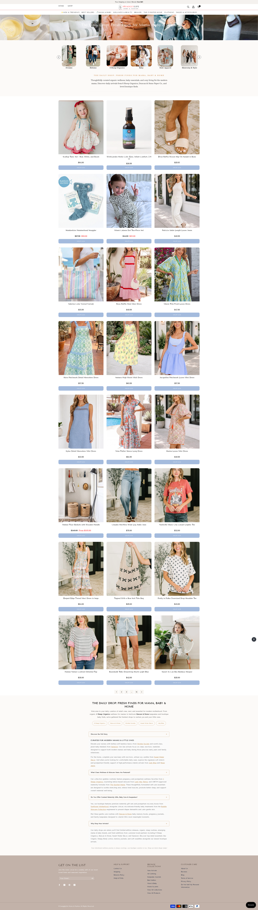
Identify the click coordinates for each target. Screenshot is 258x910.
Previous (58, 57)
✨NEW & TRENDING (70, 12)
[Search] (188, 7)
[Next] (142, 692)
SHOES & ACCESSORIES (186, 12)
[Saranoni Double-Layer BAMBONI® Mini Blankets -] (93, 55)
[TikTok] (74, 885)
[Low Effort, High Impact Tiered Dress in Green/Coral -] (189, 55)
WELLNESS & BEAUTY (122, 12)
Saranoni (114, 747)
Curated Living (165, 67)
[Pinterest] (69, 885)
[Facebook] (59, 885)
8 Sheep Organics (69, 67)
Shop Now (81, 167)
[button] (254, 639)
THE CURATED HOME (153, 12)
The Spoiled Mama (117, 785)
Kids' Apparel (117, 67)
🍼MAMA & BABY (103, 12)
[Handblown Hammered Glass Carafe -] (165, 55)
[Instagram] (64, 885)
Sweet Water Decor (146, 723)
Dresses (189, 67)
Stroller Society (130, 723)
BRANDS (138, 12)
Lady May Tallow (141, 782)
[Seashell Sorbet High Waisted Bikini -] (117, 55)
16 (136, 692)
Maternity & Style (141, 67)
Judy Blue (161, 723)
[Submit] (92, 878)
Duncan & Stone (115, 723)
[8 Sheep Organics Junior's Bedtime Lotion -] (69, 55)
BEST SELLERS (88, 12)
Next (199, 57)
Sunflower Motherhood (100, 807)
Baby (93, 67)
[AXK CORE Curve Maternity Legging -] (141, 55)
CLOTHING (169, 12)
